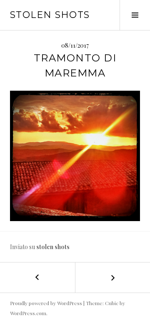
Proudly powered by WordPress (46, 303)
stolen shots (50, 14)
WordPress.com (28, 313)
